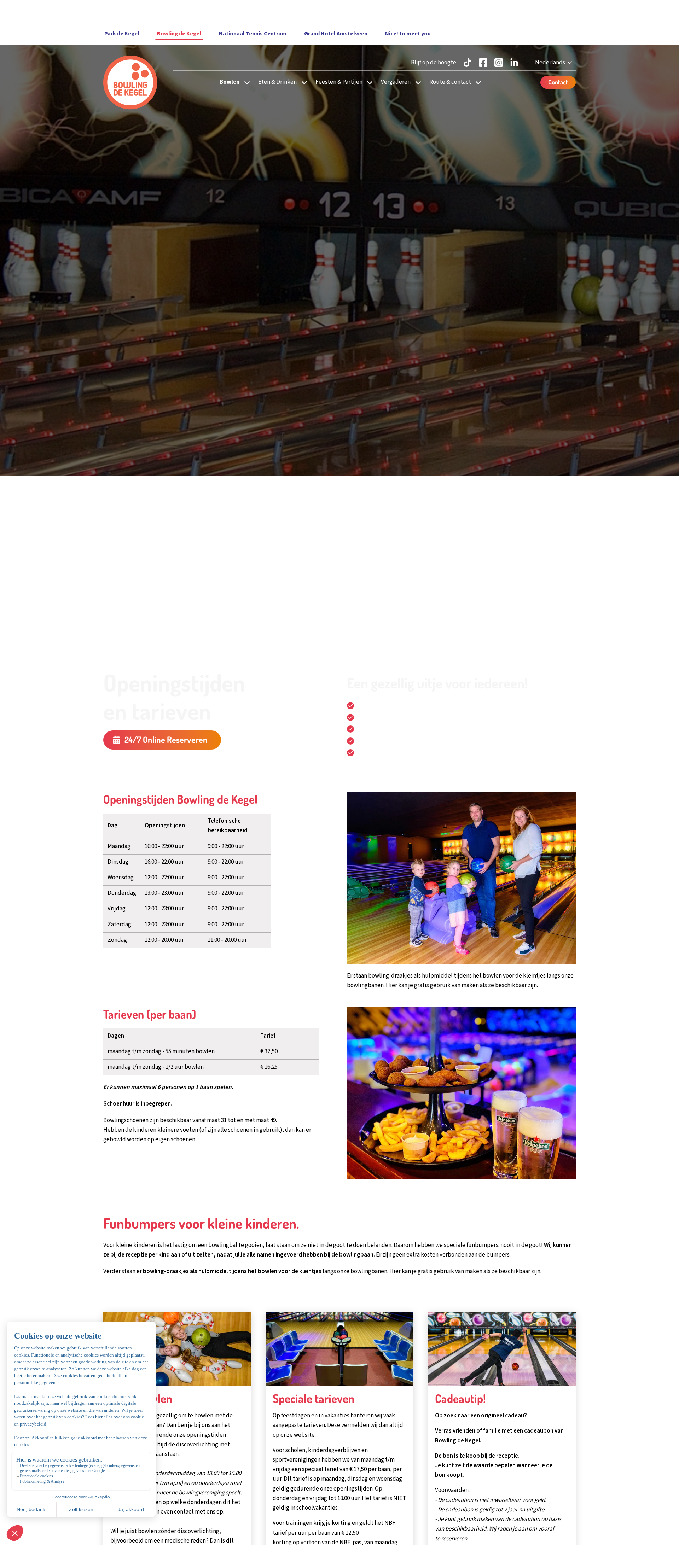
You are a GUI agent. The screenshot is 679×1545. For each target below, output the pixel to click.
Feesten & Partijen (338, 82)
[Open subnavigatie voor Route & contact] (476, 82)
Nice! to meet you (408, 33)
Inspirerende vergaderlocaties (396, 741)
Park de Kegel (121, 33)
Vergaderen (396, 82)
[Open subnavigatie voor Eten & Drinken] (302, 82)
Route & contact (450, 82)
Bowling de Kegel (179, 33)
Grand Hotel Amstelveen (335, 33)
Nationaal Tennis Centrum (252, 33)
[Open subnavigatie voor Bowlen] (245, 82)
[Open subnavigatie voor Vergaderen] (416, 82)
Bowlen (230, 82)
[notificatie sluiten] (564, 11)
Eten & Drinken (277, 82)
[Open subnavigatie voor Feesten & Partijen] (367, 82)
